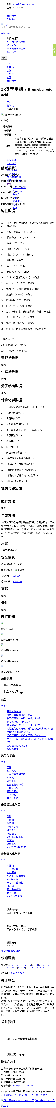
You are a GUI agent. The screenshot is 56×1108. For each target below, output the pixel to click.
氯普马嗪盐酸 (14, 889)
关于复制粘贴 (14, 711)
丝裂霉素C (12, 791)
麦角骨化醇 (12, 798)
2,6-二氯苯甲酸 (14, 896)
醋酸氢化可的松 (15, 784)
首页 (9, 64)
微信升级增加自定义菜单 (19, 715)
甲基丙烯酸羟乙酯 (16, 49)
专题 (9, 77)
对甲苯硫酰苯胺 (15, 837)
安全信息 (17, 201)
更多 (9, 184)
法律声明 (29, 1095)
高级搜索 (5, 33)
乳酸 (9, 816)
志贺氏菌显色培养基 (17, 746)
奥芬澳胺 (11, 795)
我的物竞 (11, 16)
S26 (14, 576)
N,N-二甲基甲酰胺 (16, 774)
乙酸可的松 (12, 788)
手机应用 (11, 74)
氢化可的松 (12, 827)
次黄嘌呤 (11, 872)
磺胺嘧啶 (11, 844)
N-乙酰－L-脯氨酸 (16, 876)
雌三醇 (10, 840)
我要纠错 (15, 951)
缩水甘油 (11, 45)
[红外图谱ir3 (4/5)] (2, 656)
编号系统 (11, 160)
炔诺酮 (10, 823)
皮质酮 (10, 820)
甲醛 (9, 767)
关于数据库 (7, 1095)
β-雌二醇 (11, 865)
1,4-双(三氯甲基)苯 (16, 847)
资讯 (9, 70)
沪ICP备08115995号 (45, 1100)
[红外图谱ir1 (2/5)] (2, 634)
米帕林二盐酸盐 (15, 882)
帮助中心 (11, 19)
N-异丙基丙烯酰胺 (16, 42)
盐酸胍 (10, 778)
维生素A (11, 830)
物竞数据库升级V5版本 (18, 722)
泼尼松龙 (11, 833)
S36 (18, 576)
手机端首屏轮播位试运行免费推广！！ (26, 735)
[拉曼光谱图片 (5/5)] (2, 666)
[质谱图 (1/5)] (2, 623)
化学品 (10, 67)
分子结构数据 (14, 177)
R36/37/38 (17, 581)
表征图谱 (11, 163)
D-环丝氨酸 (13, 869)
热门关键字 (41, 1095)
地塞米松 (11, 781)
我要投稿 (5, 951)
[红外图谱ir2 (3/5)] (2, 645)
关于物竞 (18, 1095)
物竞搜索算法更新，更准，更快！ (24, 718)
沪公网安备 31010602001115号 (18, 1100)
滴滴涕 (10, 886)
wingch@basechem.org (23, 4)
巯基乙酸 (11, 52)
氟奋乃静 (11, 893)
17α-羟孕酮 (12, 879)
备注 (15, 208)
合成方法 (17, 194)
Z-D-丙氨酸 (12, 749)
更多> (4, 706)
